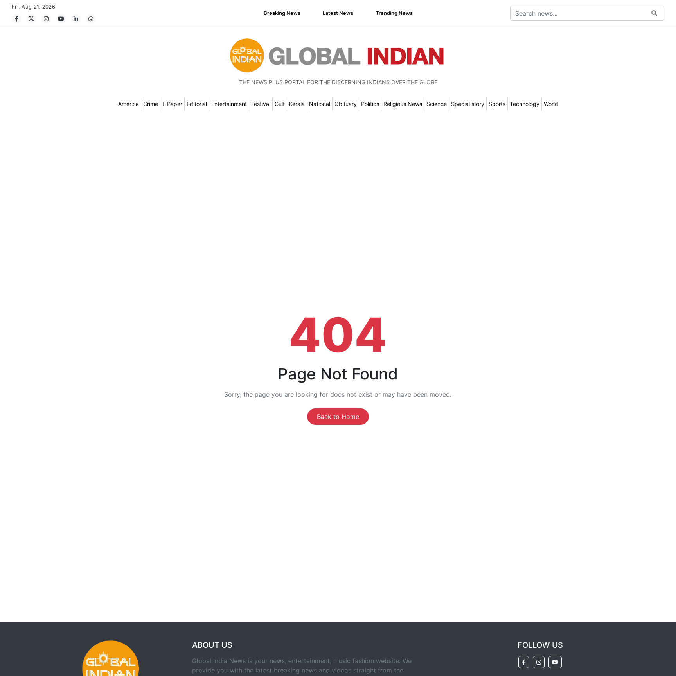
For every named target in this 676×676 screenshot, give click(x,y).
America (128, 104)
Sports (497, 104)
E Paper (172, 104)
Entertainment (229, 104)
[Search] (654, 13)
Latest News (338, 13)
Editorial (197, 104)
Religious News (402, 104)
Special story (467, 104)
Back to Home (338, 417)
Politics (370, 104)
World (551, 104)
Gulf (280, 104)
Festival (260, 104)
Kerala (297, 104)
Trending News (394, 13)
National (319, 104)
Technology (524, 104)
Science (436, 104)
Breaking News (282, 13)
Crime (150, 104)
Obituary (345, 104)
